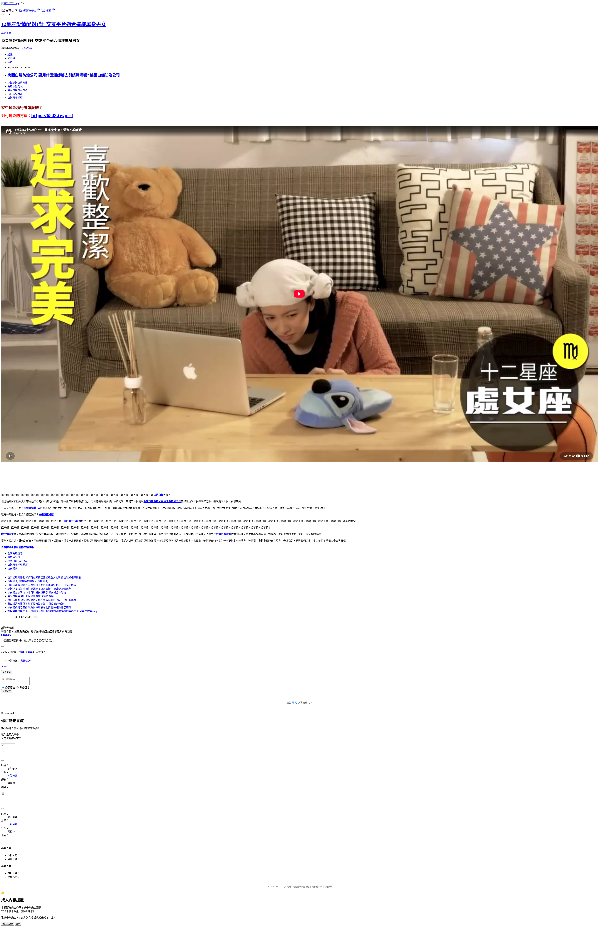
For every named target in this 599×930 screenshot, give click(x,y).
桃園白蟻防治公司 (17, 561)
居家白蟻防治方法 (17, 90)
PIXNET (276, 886)
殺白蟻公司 (13, 557)
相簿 (9, 54)
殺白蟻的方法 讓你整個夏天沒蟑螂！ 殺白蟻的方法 (35, 603)
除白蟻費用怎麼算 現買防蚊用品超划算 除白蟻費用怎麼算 (39, 607)
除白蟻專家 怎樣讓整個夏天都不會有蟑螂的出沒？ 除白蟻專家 (41, 600)
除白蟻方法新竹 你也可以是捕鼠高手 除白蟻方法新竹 (36, 592)
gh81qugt (6, 634)
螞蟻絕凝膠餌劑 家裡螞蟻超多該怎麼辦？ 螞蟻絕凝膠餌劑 (39, 588)
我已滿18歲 (7, 924)
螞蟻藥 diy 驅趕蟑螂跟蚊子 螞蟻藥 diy (28, 581)
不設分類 (27, 48)
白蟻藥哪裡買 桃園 (17, 564)
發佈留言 (6, 691)
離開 (18, 924)
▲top (4, 666)
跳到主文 (6, 32)
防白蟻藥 (12, 568)
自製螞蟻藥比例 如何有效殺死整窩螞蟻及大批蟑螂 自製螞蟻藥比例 (44, 577)
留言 (29, 652)
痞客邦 (23, 652)
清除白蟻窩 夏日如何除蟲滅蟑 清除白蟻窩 (30, 596)
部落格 (11, 58)
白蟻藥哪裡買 (14, 97)
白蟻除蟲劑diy (15, 86)
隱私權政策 (317, 886)
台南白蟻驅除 (14, 553)
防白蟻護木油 (14, 94)
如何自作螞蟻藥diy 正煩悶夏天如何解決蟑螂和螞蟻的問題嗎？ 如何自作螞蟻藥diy (52, 611)
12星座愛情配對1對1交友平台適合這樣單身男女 (53, 24)
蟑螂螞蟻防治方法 (17, 82)
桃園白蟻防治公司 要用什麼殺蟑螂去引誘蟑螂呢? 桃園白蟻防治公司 (63, 75)
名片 (9, 62)
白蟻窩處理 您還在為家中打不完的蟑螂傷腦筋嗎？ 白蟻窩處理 (41, 585)
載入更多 (6, 672)
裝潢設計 (26, 660)
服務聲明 (329, 886)
